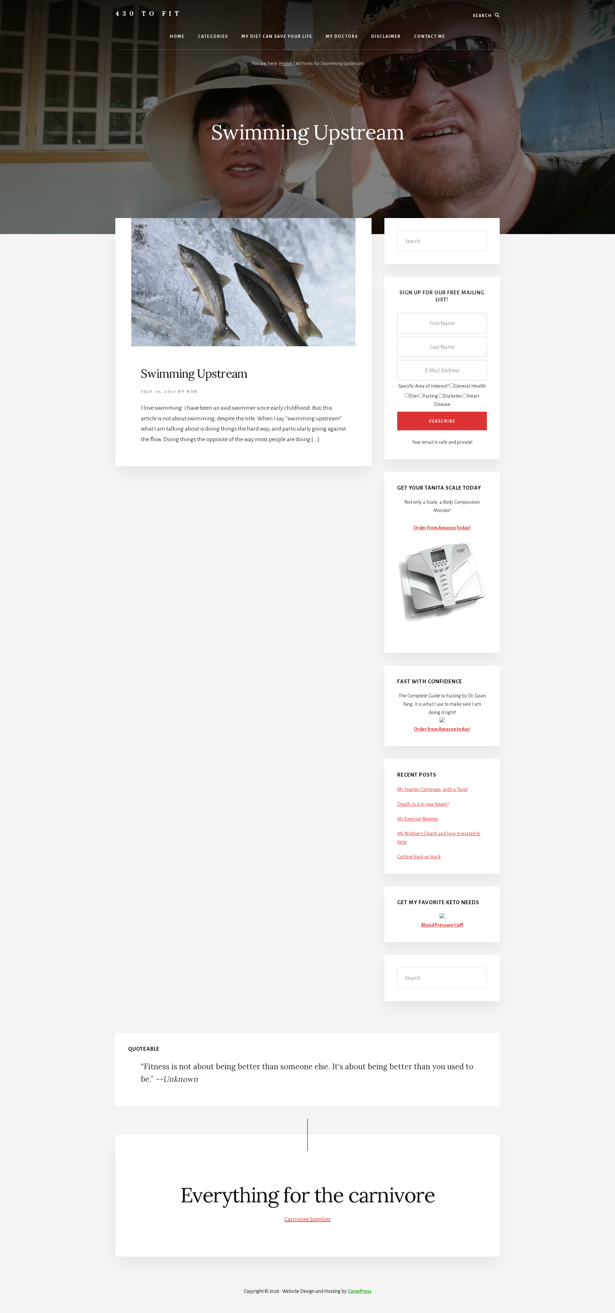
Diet (413, 396)
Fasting (430, 396)
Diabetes (452, 396)
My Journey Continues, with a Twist (432, 789)
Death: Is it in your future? (423, 804)
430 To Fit (148, 13)
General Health (470, 386)
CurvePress (360, 1291)
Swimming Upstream (194, 373)
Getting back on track (419, 856)
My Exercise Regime (417, 818)
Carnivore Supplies (307, 1219)
